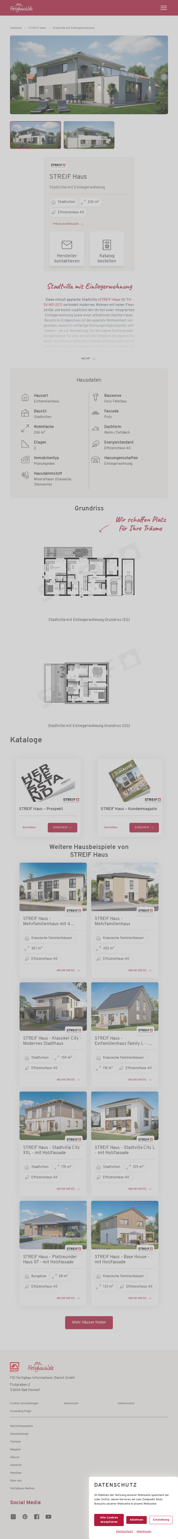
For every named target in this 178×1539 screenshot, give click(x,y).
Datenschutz (124, 1531)
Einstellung (161, 1520)
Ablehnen (136, 1520)
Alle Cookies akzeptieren (109, 1520)
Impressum (144, 1531)
